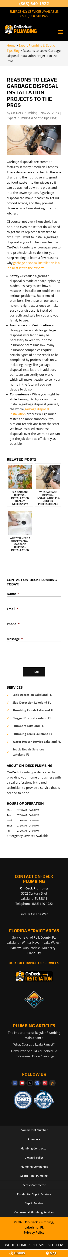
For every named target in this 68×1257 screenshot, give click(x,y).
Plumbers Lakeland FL (28, 726)
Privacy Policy (34, 1232)
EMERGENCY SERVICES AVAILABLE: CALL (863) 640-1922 (34, 13)
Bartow (15, 948)
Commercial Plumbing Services (34, 1212)
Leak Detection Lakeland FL (32, 695)
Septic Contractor (34, 1185)
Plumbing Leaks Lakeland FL (32, 734)
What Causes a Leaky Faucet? (34, 1044)
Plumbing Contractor (34, 1148)
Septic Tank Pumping (34, 1176)
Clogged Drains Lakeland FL (31, 718)
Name (13, 594)
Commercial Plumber (34, 1130)
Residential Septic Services (34, 1194)
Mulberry (48, 948)
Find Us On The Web (34, 914)
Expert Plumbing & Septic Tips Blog (31, 118)
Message (15, 639)
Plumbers (34, 1139)
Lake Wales (52, 942)
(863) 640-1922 (34, 3)
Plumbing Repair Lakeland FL (33, 710)
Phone (13, 624)
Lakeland (13, 942)
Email (13, 609)
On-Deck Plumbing (24, 113)
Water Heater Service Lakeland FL (36, 741)
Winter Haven (31, 942)
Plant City (34, 953)
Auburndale (31, 948)
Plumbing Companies (34, 1166)
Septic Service (34, 1203)
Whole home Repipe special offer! (34, 1245)
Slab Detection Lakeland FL (31, 702)
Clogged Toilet (34, 1157)
